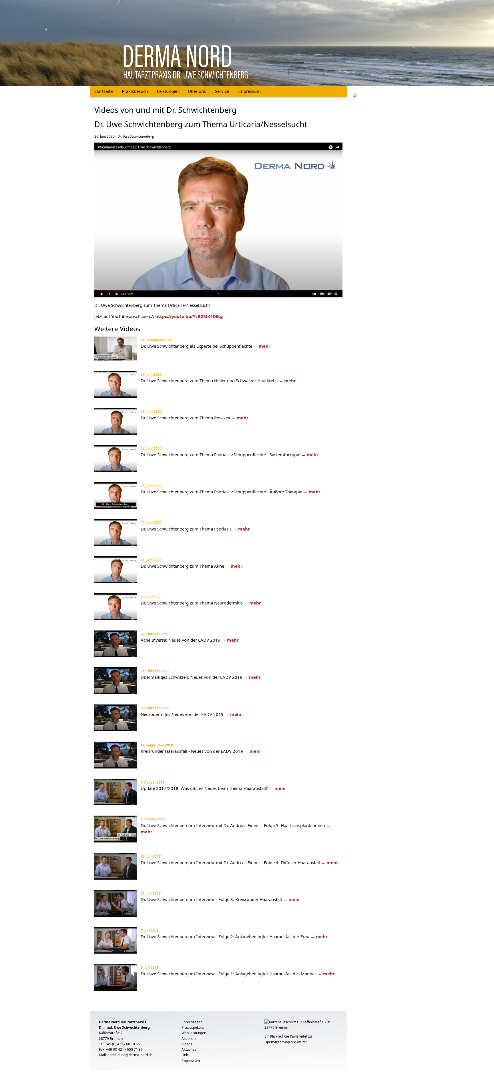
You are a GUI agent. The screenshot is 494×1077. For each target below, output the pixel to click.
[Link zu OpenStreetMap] (301, 1026)
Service (222, 91)
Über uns (197, 91)
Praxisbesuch (135, 91)
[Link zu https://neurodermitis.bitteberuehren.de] (355, 94)
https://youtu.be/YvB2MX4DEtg (189, 316)
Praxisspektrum (194, 1027)
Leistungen (168, 91)
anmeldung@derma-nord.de (130, 1054)
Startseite (103, 91)
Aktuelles (189, 1049)
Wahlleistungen (194, 1032)
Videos (187, 1044)
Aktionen (189, 1038)
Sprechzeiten (192, 1022)
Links (186, 1054)
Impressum (249, 91)
